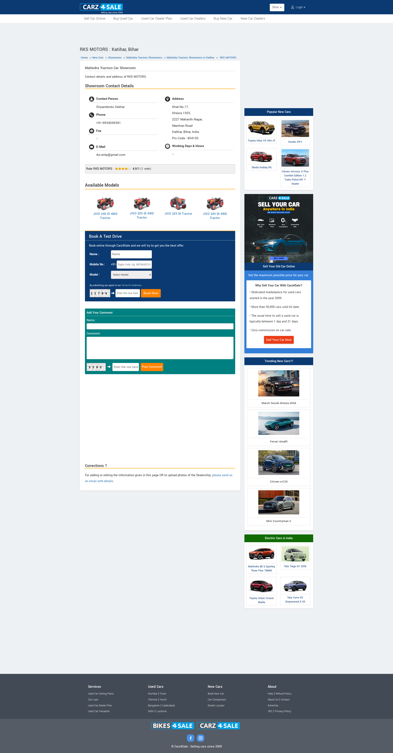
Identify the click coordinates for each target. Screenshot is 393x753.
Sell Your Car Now (279, 340)
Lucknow (161, 711)
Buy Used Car (123, 18)
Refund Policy (283, 694)
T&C (270, 711)
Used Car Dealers (193, 18)
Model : (95, 275)
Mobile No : (97, 264)
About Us (273, 699)
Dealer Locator (216, 705)
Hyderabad (168, 705)
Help (270, 694)
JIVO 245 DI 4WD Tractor (105, 216)
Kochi (163, 699)
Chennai (152, 699)
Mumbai (152, 694)
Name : (94, 254)
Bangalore (154, 705)
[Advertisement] (196, 34)
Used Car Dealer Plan (156, 18)
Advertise (273, 705)
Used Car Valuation (99, 711)
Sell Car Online (94, 18)
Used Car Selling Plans (101, 694)
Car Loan (93, 699)
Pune (163, 694)
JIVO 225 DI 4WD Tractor (142, 215)
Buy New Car (223, 18)
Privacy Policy (283, 711)
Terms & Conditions (131, 285)
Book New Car (216, 694)
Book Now (150, 293)
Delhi (151, 711)
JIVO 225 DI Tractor (178, 214)
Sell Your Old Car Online (279, 266)
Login (299, 7)
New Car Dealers (253, 18)
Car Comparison (217, 699)
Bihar (276, 7)
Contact (285, 699)
